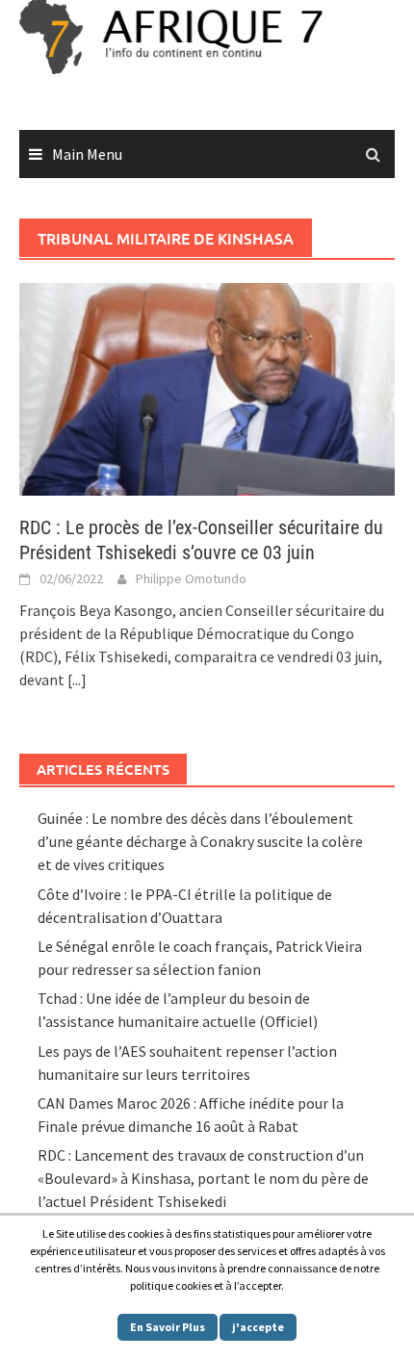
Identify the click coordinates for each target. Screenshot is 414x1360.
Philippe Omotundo (191, 578)
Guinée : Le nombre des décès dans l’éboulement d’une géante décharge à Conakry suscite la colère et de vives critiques (200, 841)
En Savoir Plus (167, 1327)
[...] (77, 679)
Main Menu (87, 154)
